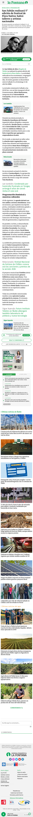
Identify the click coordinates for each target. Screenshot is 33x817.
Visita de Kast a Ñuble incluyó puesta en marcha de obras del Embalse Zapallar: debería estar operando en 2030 (16, 628)
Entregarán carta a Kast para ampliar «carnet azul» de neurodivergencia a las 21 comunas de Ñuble (16, 481)
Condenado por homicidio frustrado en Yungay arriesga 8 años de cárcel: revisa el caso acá (16, 187)
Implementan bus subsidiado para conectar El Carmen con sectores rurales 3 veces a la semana (17, 387)
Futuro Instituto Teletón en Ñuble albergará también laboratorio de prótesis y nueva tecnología (16, 312)
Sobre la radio (21, 772)
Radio (19, 770)
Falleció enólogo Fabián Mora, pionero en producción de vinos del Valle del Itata (14, 702)
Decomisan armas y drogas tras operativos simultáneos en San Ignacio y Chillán (15, 457)
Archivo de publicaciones (5, 781)
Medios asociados (22, 776)
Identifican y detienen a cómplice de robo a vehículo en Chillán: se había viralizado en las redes (16, 394)
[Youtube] (19, 759)
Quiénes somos (5, 775)
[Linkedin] (22, 759)
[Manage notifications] (29, 814)
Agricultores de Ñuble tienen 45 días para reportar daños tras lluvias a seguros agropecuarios (14, 677)
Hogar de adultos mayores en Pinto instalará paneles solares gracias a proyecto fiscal (15, 578)
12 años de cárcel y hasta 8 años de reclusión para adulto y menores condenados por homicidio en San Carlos (15, 506)
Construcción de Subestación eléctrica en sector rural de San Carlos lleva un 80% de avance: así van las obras (16, 433)
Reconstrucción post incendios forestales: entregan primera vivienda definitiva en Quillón (17, 400)
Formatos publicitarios (16, 795)
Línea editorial (5, 779)
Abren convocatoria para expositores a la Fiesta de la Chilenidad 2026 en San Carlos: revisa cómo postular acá (17, 380)
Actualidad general (8, 34)
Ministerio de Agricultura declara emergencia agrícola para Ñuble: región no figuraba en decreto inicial (16, 652)
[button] (16, 708)
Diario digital (4, 770)
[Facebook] (10, 759)
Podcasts (20, 778)
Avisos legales (5, 785)
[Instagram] (13, 759)
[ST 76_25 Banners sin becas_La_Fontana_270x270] (13, 370)
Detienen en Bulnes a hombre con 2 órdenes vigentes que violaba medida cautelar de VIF (15, 555)
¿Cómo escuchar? (22, 774)
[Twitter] (16, 759)
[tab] (9, 374)
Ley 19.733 (3, 773)
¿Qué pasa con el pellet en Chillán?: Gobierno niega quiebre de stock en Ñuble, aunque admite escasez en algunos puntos (16, 531)
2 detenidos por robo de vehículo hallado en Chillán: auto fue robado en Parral (15, 601)
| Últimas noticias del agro (11, 606)
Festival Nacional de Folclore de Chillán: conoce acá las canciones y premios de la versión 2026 (16, 265)
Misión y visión (5, 777)
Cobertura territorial (16, 793)
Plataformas (16, 791)
